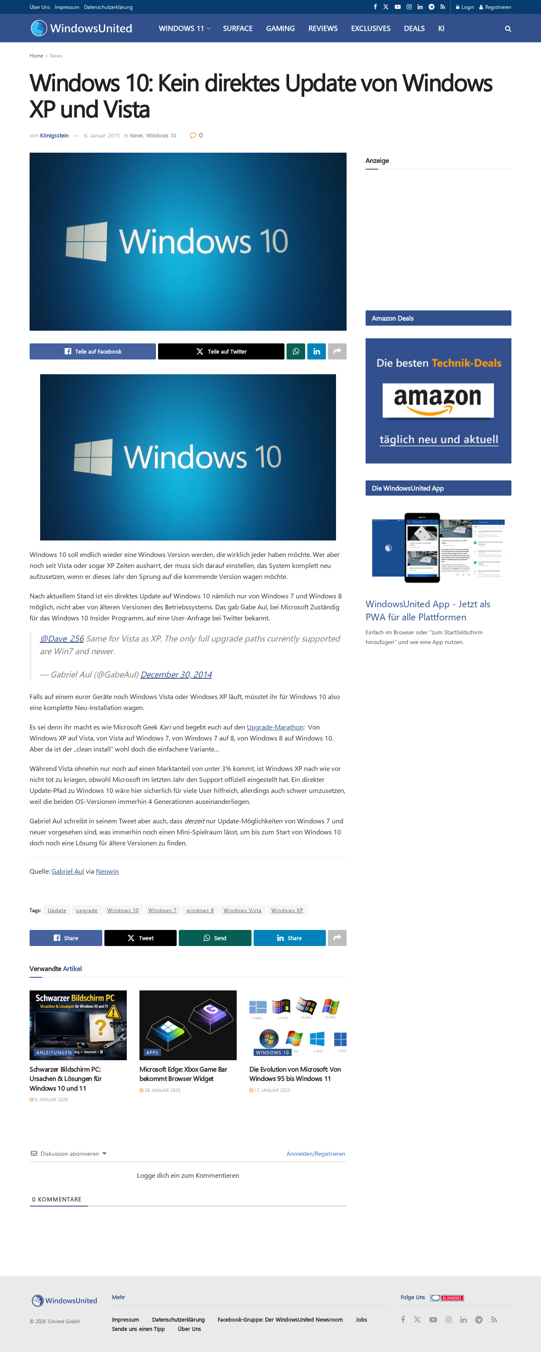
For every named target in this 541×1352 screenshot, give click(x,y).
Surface (238, 28)
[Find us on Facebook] (375, 7)
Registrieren (497, 6)
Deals (414, 28)
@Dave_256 (62, 638)
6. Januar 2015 (102, 135)
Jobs (361, 1319)
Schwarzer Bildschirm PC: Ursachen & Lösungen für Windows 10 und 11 (66, 1078)
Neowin (107, 871)
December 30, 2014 (176, 674)
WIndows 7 (162, 910)
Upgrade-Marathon (275, 726)
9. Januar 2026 (50, 1099)
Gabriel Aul (68, 871)
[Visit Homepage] (83, 28)
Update (57, 910)
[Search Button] (508, 28)
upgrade (87, 910)
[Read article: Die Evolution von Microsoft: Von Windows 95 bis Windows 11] (298, 1025)
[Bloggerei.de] (447, 1296)
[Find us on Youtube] (398, 7)
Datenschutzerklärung (108, 6)
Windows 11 (181, 28)
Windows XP (287, 910)
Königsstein (54, 135)
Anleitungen (54, 1052)
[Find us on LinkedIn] (420, 7)
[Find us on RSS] (442, 7)
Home (36, 55)
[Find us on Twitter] (386, 7)
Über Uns (40, 6)
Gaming (280, 28)
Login (467, 6)
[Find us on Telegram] (431, 7)
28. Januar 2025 (161, 1090)
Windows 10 (161, 135)
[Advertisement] (438, 241)
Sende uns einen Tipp (138, 1328)
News (56, 55)
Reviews (323, 28)
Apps (152, 1052)
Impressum (67, 6)
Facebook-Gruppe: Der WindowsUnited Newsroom (280, 1319)
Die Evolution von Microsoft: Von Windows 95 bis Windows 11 (295, 1073)
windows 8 (200, 910)
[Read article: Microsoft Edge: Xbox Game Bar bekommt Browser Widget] (188, 1025)
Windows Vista (243, 910)
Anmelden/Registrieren (315, 1153)
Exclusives (371, 28)
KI (441, 28)
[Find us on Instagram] (409, 7)
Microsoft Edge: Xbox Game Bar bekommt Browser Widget (183, 1073)
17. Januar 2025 (271, 1090)
